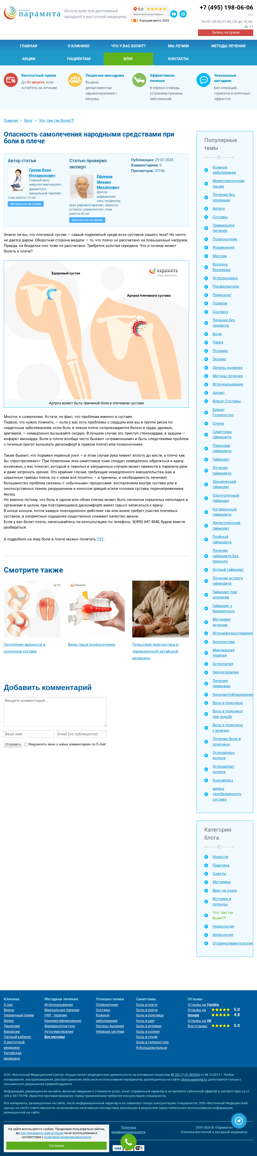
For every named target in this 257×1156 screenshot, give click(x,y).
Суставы (220, 217)
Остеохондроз (225, 278)
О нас (8, 1005)
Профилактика (226, 286)
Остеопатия (223, 664)
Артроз (219, 208)
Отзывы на (203, 1005)
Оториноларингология (229, 943)
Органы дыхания (227, 367)
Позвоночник (225, 239)
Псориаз (220, 351)
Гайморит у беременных (224, 608)
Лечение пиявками (221, 683)
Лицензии (12, 1026)
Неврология (223, 926)
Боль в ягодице (148, 1026)
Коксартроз (223, 780)
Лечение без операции (224, 197)
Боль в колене (148, 1032)
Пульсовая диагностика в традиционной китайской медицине (155, 651)
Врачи (9, 1010)
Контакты (178, 59)
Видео (9, 1021)
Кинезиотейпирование (229, 694)
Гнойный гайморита (222, 539)
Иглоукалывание (228, 384)
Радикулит (222, 295)
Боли (217, 334)
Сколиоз (220, 312)
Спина (218, 423)
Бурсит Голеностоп (223, 412)
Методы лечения (228, 46)
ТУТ (100, 539)
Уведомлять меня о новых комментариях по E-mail (67, 744)
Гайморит (221, 459)
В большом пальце (151, 1048)
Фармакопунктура (59, 1026)
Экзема (219, 359)
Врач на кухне (225, 890)
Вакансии (12, 1032)
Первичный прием (19, 1015)
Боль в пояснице (228, 703)
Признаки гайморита (222, 448)
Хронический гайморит (224, 484)
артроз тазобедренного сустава (227, 794)
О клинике (78, 46)
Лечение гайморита (222, 470)
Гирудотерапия (226, 672)
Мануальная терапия (223, 653)
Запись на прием (225, 32)
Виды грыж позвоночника (91, 644)
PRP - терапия (55, 1015)
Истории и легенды (222, 901)
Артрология (223, 934)
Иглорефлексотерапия (229, 633)
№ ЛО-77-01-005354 (185, 1075)
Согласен (56, 1146)
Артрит (219, 393)
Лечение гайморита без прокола (225, 556)
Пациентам (78, 59)
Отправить (13, 744)
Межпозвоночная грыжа (228, 183)
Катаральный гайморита (225, 512)
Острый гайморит (228, 569)
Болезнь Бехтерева (221, 267)
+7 (226, 7)
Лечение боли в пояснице (227, 741)
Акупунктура (224, 641)
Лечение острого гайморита (228, 581)
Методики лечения (221, 622)
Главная (28, 46)
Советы (219, 873)
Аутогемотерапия (58, 1032)
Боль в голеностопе (152, 1042)
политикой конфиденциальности (67, 1137)
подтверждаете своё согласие (42, 1133)
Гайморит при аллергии (225, 595)
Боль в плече (147, 1010)
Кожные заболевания (224, 170)
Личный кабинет (17, 1037)
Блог (128, 59)
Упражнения (223, 247)
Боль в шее (145, 1021)
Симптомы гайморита (222, 434)
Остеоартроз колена (224, 755)
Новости (220, 856)
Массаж (220, 256)
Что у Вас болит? (128, 46)
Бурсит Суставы (227, 401)
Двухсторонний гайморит (226, 525)
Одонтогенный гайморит (226, 498)
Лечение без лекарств (224, 323)
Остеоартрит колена (223, 769)
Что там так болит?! (223, 915)
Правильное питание (224, 228)
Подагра (220, 303)
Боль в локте (146, 1005)
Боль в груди (146, 1037)
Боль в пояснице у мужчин (228, 728)
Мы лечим (178, 46)
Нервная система (110, 1032)
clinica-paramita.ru (193, 1079)
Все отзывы (197, 1026)
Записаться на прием (25, 204)
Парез (218, 342)
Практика (221, 865)
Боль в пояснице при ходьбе (228, 714)
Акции (28, 59)
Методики (221, 882)
